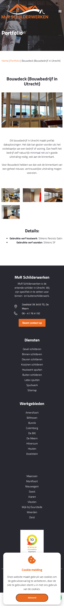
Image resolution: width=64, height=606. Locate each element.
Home (5, 61)
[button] (59, 11)
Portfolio (15, 61)
